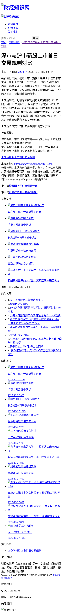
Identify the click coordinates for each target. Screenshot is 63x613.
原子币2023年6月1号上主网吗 (26, 346)
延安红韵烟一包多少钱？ (23, 192)
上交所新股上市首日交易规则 (18, 157)
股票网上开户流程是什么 (23, 186)
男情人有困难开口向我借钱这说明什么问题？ (35, 315)
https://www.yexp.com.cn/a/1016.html (33, 163)
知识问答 (13, 28)
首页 (3, 42)
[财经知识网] (15, 8)
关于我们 (13, 31)
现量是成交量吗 (19, 303)
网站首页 (13, 24)
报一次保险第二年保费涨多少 (26, 300)
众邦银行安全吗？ (20, 335)
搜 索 (35, 38)
